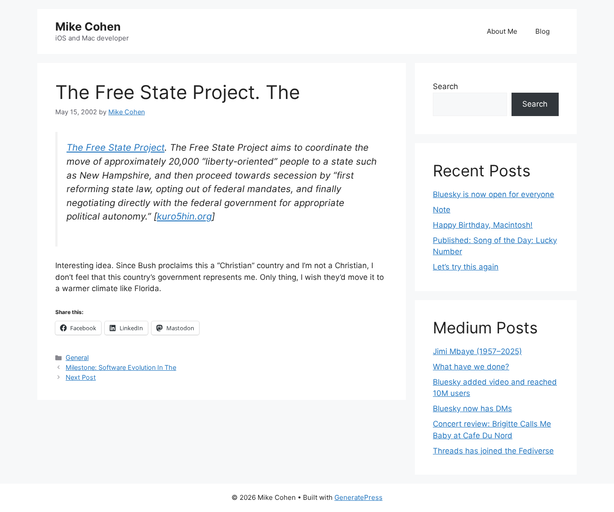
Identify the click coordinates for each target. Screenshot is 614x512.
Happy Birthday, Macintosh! (483, 224)
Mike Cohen (88, 26)
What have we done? (471, 366)
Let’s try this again (465, 266)
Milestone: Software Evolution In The (121, 367)
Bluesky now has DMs (472, 408)
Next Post (81, 377)
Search (445, 86)
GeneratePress (358, 497)
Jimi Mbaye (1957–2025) (477, 351)
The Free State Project (116, 147)
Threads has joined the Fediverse (493, 450)
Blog (542, 31)
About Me (502, 31)
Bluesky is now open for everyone (493, 194)
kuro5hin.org (184, 216)
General (77, 357)
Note (441, 209)
